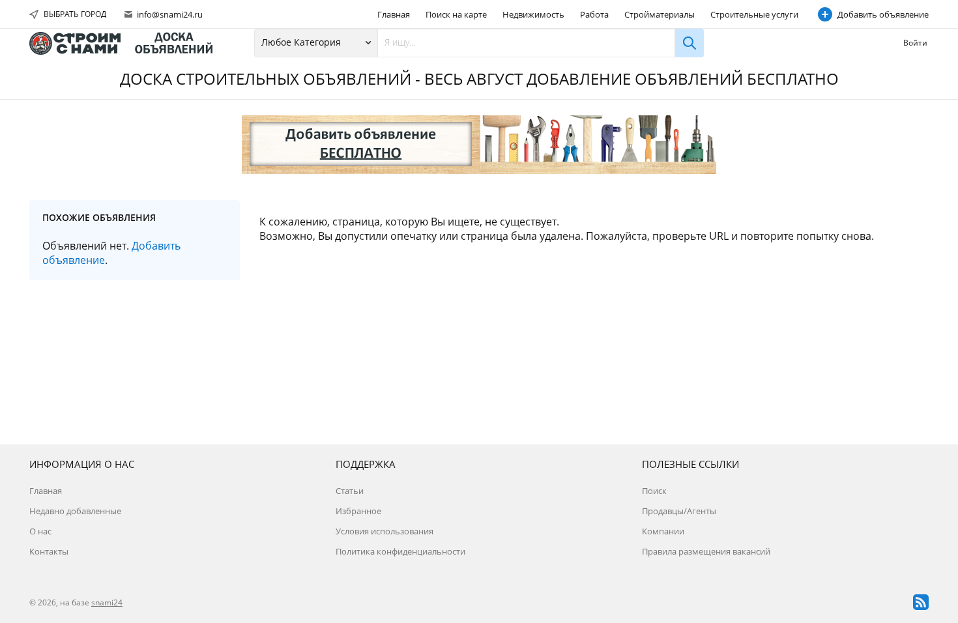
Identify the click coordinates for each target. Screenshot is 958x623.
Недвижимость (533, 14)
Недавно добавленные (75, 511)
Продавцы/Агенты (679, 511)
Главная (393, 14)
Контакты (48, 551)
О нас (40, 531)
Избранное (358, 511)
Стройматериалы (659, 14)
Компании (663, 531)
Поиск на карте (456, 14)
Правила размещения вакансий (706, 551)
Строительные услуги (754, 14)
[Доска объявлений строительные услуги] (127, 43)
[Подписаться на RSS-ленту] (921, 602)
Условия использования (384, 531)
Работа (594, 14)
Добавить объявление (883, 14)
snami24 (107, 602)
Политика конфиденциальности (400, 551)
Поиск (654, 491)
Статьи (350, 491)
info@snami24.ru (169, 14)
